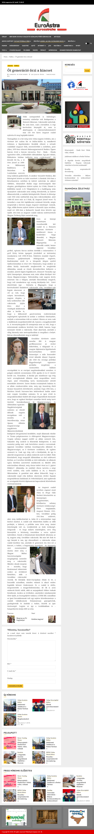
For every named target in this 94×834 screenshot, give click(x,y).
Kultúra (57, 46)
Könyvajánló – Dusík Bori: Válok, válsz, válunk (23, 745)
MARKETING (68, 46)
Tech (3, 50)
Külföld (49, 41)
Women (20, 740)
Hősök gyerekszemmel (52, 706)
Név (9, 664)
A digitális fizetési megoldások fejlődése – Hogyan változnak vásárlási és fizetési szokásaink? (22, 763)
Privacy (43, 50)
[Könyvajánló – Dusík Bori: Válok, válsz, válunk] (10, 743)
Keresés (70, 64)
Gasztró (25, 46)
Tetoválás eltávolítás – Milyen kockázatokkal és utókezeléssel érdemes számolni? (77, 178)
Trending (24, 738)
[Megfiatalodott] (10, 719)
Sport (78, 46)
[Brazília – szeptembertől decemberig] (38, 757)
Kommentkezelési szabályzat (70, 50)
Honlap (9, 678)
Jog (49, 46)
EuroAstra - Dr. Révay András (18, 74)
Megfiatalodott (23, 719)
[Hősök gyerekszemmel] (38, 705)
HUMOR (4, 46)
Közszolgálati (54, 700)
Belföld (71, 41)
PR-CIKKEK (26, 50)
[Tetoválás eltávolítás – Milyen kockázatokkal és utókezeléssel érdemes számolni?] (39, 795)
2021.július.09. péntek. (37, 74)
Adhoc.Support (16, 41)
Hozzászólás (12, 639)
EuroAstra (24, 700)
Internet (41, 46)
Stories (19, 738)
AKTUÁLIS (57, 37)
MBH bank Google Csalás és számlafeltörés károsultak (30, 37)
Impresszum (53, 50)
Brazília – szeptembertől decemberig (51, 759)
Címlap (4, 37)
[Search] (91, 43)
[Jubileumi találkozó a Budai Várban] (10, 705)
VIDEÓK (35, 50)
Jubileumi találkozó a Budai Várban (23, 707)
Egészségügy (14, 46)
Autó (33, 46)
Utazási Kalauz (15, 50)
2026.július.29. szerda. (50, 711)
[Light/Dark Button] (87, 43)
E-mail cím (11, 671)
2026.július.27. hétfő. (24, 723)
